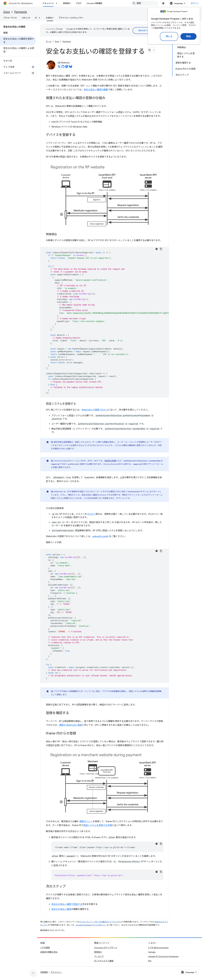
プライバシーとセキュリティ (71, 18)
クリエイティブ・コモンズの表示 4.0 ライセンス (99, 922)
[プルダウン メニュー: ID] (40, 17)
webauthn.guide (100, 536)
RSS (149, 961)
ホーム (48, 41)
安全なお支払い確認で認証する (66, 904)
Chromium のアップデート (105, 947)
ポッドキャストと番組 (103, 961)
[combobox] (145, 3)
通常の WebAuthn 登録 (70, 725)
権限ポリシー (86, 821)
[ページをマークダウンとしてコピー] (149, 50)
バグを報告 (45, 947)
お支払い (50, 18)
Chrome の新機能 (94, 3)
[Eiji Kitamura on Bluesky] (70, 67)
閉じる (169, 36)
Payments (20, 12)
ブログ (78, 3)
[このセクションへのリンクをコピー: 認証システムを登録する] (78, 404)
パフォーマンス (10, 18)
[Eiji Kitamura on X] (59, 67)
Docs (6, 12)
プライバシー (56, 972)
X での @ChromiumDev (158, 947)
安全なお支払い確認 (61, 909)
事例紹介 (67, 3)
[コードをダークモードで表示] (156, 249)
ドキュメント (48, 3)
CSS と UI (26, 18)
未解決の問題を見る (49, 952)
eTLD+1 (91, 514)
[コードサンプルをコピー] (161, 249)
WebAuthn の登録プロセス (94, 409)
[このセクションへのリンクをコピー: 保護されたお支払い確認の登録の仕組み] (108, 98)
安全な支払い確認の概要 (96, 89)
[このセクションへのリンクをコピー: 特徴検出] (59, 234)
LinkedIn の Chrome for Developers (163, 956)
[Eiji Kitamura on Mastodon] (66, 67)
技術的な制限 (110, 460)
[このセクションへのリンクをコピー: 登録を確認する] (71, 713)
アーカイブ (99, 956)
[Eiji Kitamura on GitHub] (62, 67)
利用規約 (44, 972)
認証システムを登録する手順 (97, 825)
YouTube (151, 952)
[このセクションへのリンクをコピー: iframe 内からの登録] (79, 733)
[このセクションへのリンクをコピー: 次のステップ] (68, 886)
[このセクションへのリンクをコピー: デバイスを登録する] (78, 135)
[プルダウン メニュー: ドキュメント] (57, 3)
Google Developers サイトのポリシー (91, 925)
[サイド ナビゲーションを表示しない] (33, 973)
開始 (188, 36)
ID (36, 18)
